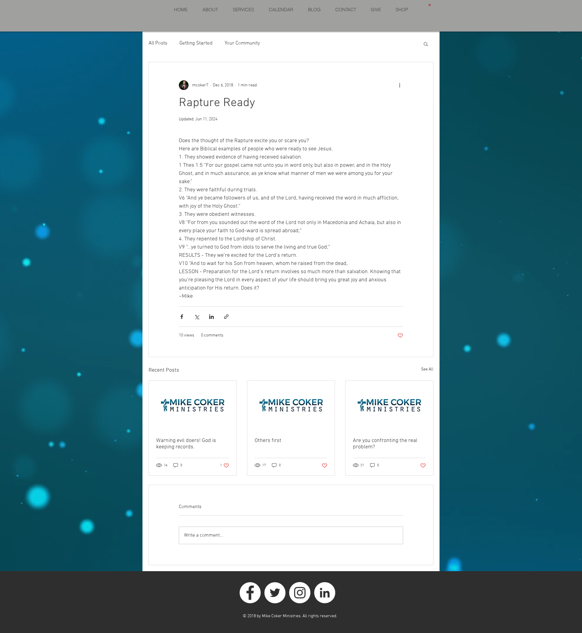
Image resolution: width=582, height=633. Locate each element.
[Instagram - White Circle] (299, 592)
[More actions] (399, 85)
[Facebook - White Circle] (250, 592)
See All (427, 369)
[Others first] (291, 405)
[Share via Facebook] (182, 317)
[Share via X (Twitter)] (196, 317)
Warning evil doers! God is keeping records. (186, 443)
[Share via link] (226, 317)
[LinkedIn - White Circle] (324, 592)
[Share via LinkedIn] (211, 317)
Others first (268, 440)
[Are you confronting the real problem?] (389, 405)
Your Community (242, 43)
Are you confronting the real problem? (385, 443)
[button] (430, 4)
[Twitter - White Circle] (275, 592)
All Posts (158, 43)
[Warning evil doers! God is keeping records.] (192, 405)
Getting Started (195, 43)
